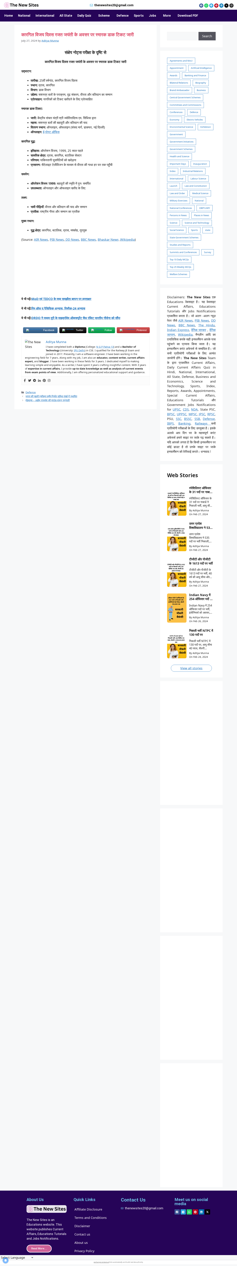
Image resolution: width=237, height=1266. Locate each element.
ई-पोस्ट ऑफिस (51, 132)
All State (66, 15)
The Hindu (206, 325)
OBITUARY (204, 208)
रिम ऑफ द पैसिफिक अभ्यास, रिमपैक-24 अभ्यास (58, 308)
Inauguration (200, 163)
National (24, 15)
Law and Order (177, 193)
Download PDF (188, 15)
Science (173, 222)
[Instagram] (231, 5)
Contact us (82, 1234)
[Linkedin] (221, 5)
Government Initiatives (181, 141)
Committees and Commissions (185, 104)
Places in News (201, 215)
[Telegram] (211, 5)
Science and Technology (197, 222)
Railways (203, 423)
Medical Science (200, 193)
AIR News (41, 239)
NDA (194, 409)
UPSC (176, 409)
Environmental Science (181, 126)
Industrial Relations (193, 171)
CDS (186, 409)
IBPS (170, 423)
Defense (209, 419)
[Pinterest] (216, 5)
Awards (173, 75)
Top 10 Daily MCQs (179, 259)
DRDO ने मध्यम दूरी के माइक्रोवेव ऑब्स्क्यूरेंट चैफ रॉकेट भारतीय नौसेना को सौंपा (75, 318)
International (45, 15)
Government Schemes (181, 149)
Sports (139, 15)
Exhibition (205, 126)
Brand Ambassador (179, 90)
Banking (184, 423)
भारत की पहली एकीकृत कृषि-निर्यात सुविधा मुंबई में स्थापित (51, 396)
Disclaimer (82, 1226)
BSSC (188, 419)
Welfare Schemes (178, 274)
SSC (178, 419)
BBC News (88, 239)
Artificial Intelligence (201, 68)
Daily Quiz (84, 15)
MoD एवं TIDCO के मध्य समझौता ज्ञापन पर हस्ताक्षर (61, 299)
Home (8, 15)
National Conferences (181, 208)
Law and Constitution (196, 185)
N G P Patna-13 (105, 346)
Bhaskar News (108, 239)
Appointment (177, 68)
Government (176, 134)
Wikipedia (127, 239)
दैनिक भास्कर (198, 330)
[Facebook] (201, 5)
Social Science (177, 230)
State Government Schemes (184, 237)
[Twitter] (29, 380)
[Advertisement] (85, 271)
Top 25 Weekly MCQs (180, 266)
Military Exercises (178, 200)
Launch (173, 185)
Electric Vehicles (195, 119)
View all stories (191, 668)
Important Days (178, 163)
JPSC (202, 414)
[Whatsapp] (206, 5)
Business (201, 90)
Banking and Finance (195, 75)
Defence (123, 15)
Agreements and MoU (181, 60)
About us (81, 1243)
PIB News (57, 239)
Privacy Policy (84, 1251)
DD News (72, 239)
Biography (200, 82)
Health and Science (179, 156)
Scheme (104, 15)
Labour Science (198, 178)
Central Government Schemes (185, 97)
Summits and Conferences (183, 252)
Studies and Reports (180, 244)
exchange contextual (101, 1262)
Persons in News (178, 215)
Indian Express (178, 330)
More (167, 15)
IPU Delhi (79, 350)
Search (207, 36)
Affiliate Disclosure (88, 1209)
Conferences (176, 112)
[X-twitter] (226, 5)
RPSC (211, 414)
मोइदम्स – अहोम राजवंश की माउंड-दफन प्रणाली (48, 400)
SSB (197, 419)
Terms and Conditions (90, 1218)
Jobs (152, 15)
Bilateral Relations (179, 82)
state (207, 230)
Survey (207, 252)
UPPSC (182, 414)
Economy (174, 119)
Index (173, 171)
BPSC (171, 414)
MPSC (193, 414)
